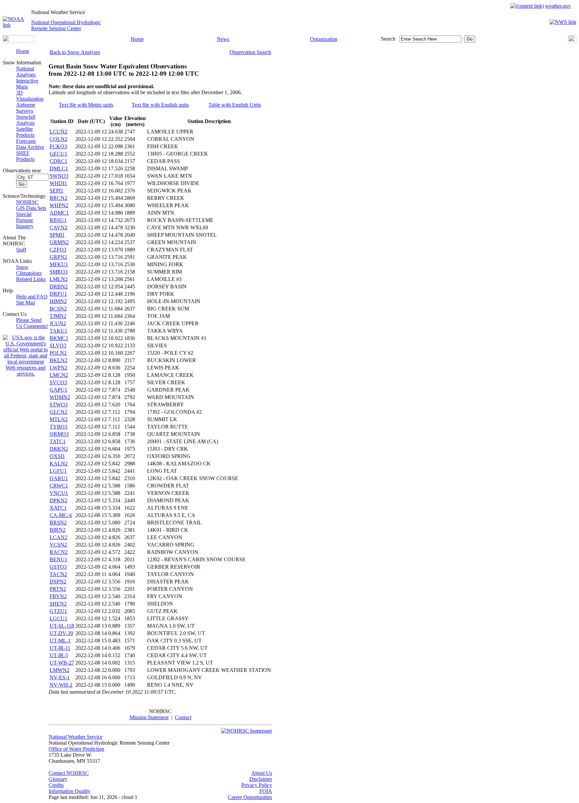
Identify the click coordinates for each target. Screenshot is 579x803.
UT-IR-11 (60, 648)
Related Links (31, 279)
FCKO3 (58, 146)
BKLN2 (58, 360)
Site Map (25, 302)
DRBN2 (59, 286)
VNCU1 (59, 493)
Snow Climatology (29, 270)
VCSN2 (58, 545)
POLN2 (58, 353)
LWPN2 (58, 367)
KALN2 (59, 463)
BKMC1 (59, 338)
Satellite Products (25, 132)
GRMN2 (59, 242)
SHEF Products (25, 156)
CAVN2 (58, 227)
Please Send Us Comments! (32, 323)
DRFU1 (58, 294)
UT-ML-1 (60, 640)
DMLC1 (59, 168)
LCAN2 (58, 537)
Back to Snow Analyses (75, 52)
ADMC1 (59, 213)
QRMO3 (59, 434)
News (223, 39)
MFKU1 (59, 264)
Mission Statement (149, 717)
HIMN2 (58, 301)
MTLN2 (59, 419)
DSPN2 (58, 581)
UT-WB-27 (62, 663)
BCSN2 (58, 308)
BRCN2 (58, 198)
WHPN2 (59, 205)
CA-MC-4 (61, 515)
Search (388, 39)
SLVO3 (58, 345)
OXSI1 (57, 456)
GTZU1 (58, 611)
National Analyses (26, 71)
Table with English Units (234, 105)
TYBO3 (58, 426)
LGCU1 (58, 618)
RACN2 (59, 552)
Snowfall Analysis (25, 120)
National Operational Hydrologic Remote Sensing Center (66, 25)
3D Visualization (30, 96)
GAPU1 (58, 390)
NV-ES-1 (60, 677)
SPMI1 (57, 235)
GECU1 (58, 154)
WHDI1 (58, 183)
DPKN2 (58, 500)
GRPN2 (58, 257)
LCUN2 (58, 131)
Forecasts (26, 141)
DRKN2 (59, 449)
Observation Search (250, 52)
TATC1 (58, 441)
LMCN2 (59, 375)
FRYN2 (58, 596)
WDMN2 (60, 397)
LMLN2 (59, 279)
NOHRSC (27, 202)
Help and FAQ (32, 296)
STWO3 (59, 404)
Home (137, 39)
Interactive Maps (27, 84)
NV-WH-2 (61, 685)
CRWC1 (59, 486)
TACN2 (58, 574)
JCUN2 (58, 323)
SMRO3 (59, 272)
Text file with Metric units (86, 105)
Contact (183, 717)
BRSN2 (58, 522)
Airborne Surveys (25, 108)
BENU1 (58, 559)
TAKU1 (58, 331)
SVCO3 (58, 382)
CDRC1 (58, 161)
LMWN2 (59, 670)
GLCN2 (58, 412)
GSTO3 (58, 567)
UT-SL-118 (62, 626)
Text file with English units (160, 105)
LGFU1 (58, 471)
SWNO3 (59, 176)
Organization (323, 39)
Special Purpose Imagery (25, 220)
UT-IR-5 (59, 655)
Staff (21, 249)
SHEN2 (58, 604)
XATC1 (58, 508)
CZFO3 (58, 249)
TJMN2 (58, 316)
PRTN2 (58, 589)
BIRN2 (57, 530)
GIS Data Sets (31, 208)
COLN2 (58, 139)
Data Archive (30, 147)
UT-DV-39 (61, 633)
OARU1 (59, 478)
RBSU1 (58, 220)
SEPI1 (56, 190)
